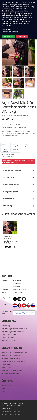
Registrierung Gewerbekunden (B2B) (14, 329)
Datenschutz (6, 404)
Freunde (4, 388)
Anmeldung (6, 326)
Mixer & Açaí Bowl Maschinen (12, 370)
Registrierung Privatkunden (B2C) (13, 332)
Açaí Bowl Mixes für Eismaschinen (13, 362)
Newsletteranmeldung (9, 335)
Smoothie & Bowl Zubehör (11, 373)
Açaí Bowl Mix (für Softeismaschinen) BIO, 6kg (12, 239)
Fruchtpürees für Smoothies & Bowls (15, 353)
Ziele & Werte (6, 386)
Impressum (6, 408)
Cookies (21, 404)
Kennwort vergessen (9, 341)
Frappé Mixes (6, 367)
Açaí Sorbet (6, 365)
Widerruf (21, 406)
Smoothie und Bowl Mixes (11, 359)
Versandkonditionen (9, 406)
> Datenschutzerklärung (10, 32)
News (3, 391)
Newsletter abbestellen (10, 338)
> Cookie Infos (6, 30)
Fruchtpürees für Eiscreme (11, 356)
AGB (14, 404)
